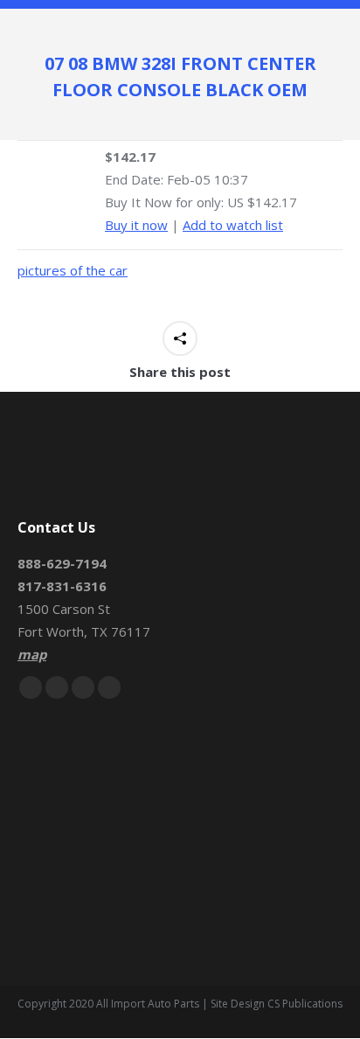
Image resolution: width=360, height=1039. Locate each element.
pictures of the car (72, 270)
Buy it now (136, 225)
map (31, 654)
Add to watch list (233, 225)
